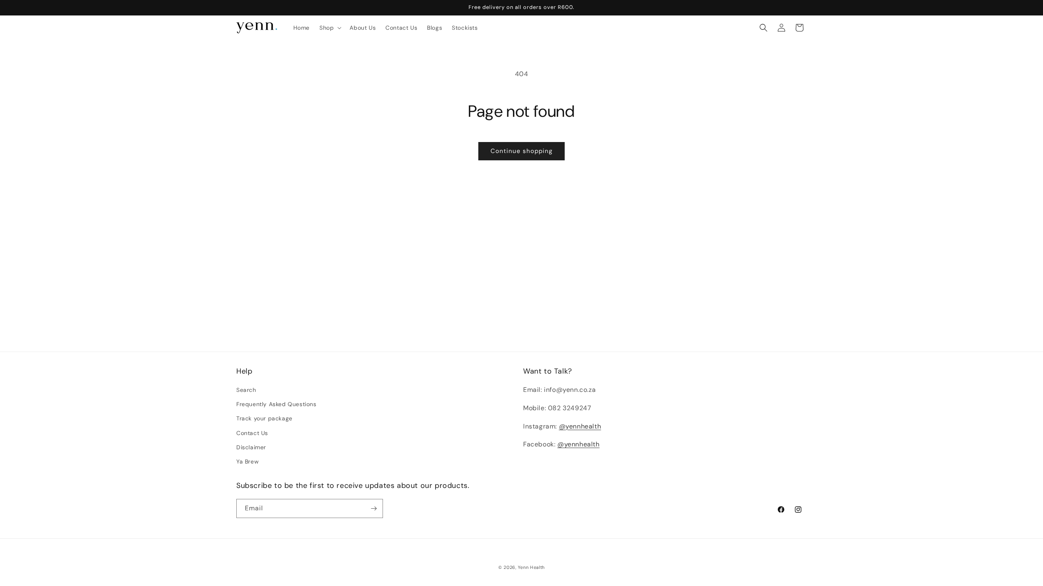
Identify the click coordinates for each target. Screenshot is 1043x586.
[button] (330, 27)
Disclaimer (251, 447)
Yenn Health (531, 567)
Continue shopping (521, 151)
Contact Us (252, 433)
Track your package (264, 418)
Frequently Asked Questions (276, 404)
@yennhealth (580, 426)
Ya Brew (247, 461)
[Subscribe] (374, 508)
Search (246, 390)
